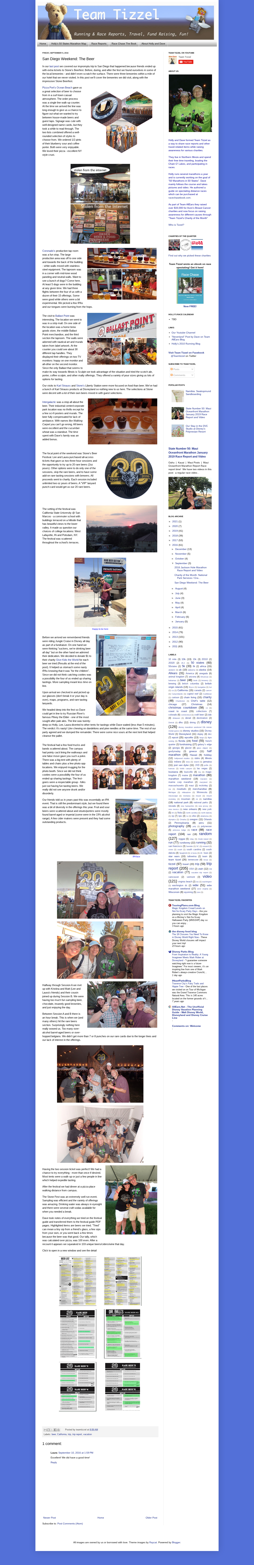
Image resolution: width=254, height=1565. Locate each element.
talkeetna (191, 856)
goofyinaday (174, 751)
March (179, 612)
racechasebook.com (179, 197)
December (181, 549)
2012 (175, 641)
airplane (171, 670)
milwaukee (186, 792)
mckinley (203, 785)
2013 (175, 636)
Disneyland (185, 734)
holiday (208, 754)
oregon (194, 819)
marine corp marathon (180, 782)
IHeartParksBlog (181, 980)
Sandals (189, 846)
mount (198, 796)
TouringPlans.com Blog (186, 905)
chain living (190, 697)
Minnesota (202, 792)
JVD (197, 765)
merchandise (200, 789)
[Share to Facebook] (55, 1430)
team (204, 856)
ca (173, 690)
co (207, 708)
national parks (201, 802)
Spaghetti (183, 853)
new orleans (190, 809)
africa (203, 666)
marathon (199, 775)
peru (201, 822)
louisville (188, 772)
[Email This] (45, 1430)
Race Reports (98, 43)
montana (186, 796)
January (180, 621)
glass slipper (202, 748)
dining (193, 722)
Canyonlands (177, 694)
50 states (197, 662)
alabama (191, 670)
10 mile (172, 659)
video (207, 876)
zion (198, 892)
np (173, 816)
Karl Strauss (64, 385)
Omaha (183, 819)
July (177, 593)
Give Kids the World (67, 659)
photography (176, 826)
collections (201, 711)
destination (202, 718)
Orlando (208, 819)
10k (184, 659)
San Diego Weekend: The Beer (192, 582)
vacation (87, 1434)
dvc (210, 734)
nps (180, 816)
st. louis (204, 853)
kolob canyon (186, 768)
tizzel (171, 864)
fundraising (186, 744)
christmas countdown (182, 707)
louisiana (173, 771)
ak (180, 669)
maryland (203, 782)
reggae (181, 839)
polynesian (206, 826)
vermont (191, 877)
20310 (205, 659)
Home (43, 43)
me (169, 789)
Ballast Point (62, 315)
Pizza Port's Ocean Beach (57, 87)
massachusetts (176, 785)
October (180, 558)
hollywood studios (182, 758)
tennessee (193, 860)
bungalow (202, 687)
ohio (194, 816)
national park (181, 802)
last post (54, 66)
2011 (175, 646)
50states (172, 666)
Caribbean (207, 694)
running (201, 842)
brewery (204, 680)
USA (191, 869)
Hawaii (193, 754)
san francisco (175, 846)
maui (191, 785)
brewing (172, 683)
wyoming (188, 892)
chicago (172, 704)
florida (181, 740)
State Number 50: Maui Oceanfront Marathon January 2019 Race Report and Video (198, 412)
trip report (77, 1434)
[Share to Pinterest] (58, 1430)
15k (194, 659)
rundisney (185, 842)
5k (183, 666)
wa (197, 882)
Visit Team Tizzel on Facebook (186, 352)
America (190, 673)
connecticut (186, 715)
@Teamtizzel (178, 356)
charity (207, 697)
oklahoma (204, 816)
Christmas (196, 704)
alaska (202, 669)
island (196, 762)
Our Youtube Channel (183, 332)
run (170, 842)
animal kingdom (176, 677)
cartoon (175, 697)
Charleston (180, 701)
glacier (188, 748)
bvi (210, 687)
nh (173, 813)
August (179, 588)
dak (210, 715)
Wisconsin (174, 892)
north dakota (206, 813)
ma (199, 772)
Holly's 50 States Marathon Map (68, 43)
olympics (172, 819)
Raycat (153, 1542)
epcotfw (189, 737)
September (181, 563)
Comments (179, 375)
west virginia (202, 889)
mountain (185, 799)
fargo (202, 738)
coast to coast (177, 711)
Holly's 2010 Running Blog (186, 343)
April (178, 607)
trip (69, 1434)
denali (188, 718)
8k (194, 666)
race (194, 829)
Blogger (176, 1542)
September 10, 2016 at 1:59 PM (75, 1452)
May (178, 602)
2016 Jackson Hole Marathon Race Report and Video (191, 569)
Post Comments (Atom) (70, 1523)
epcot (175, 737)
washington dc (179, 885)
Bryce (191, 687)
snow (170, 850)
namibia (207, 799)
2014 (175, 632)
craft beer (199, 715)
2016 (175, 545)
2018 (175, 535)
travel (186, 864)
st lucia (194, 853)
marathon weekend (179, 778)
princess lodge (179, 830)
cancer (209, 690)
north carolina (191, 813)
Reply (54, 1462)
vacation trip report (199, 872)
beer (54, 1434)
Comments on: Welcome (186, 1026)
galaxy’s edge (205, 744)
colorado (172, 715)
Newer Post (49, 1517)
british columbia (190, 683)
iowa (188, 762)
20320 (171, 663)
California (62, 1434)
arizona (192, 677)
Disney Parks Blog (183, 951)
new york (207, 809)
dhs (181, 722)
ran (189, 834)
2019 (175, 530)
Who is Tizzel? (176, 224)
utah (200, 868)
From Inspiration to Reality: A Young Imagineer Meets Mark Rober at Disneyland (190, 957)
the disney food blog (184, 931)
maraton (203, 779)
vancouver (173, 877)
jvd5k (206, 765)
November (181, 553)
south (179, 850)
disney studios (191, 730)
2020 (175, 526)
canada (197, 690)
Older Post (151, 1517)
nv (187, 816)
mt (197, 799)
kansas (171, 768)
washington (207, 882)
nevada (172, 806)
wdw (195, 885)
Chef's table (198, 700)
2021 (175, 521)
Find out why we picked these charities (189, 255)
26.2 (183, 663)
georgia (176, 748)
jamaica (207, 761)
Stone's (80, 385)
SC (197, 846)
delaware (176, 718)
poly (194, 826)
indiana (177, 762)
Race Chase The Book (124, 43)
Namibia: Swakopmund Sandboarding (198, 392)
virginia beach (185, 881)
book (195, 680)
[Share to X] (52, 1430)
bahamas (172, 680)
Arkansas (204, 677)
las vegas (202, 768)
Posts (176, 369)
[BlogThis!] (48, 1430)
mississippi (173, 796)
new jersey (203, 806)
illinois (208, 758)
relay (192, 839)
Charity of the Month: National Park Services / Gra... (191, 576)
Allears (172, 673)
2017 (175, 540)
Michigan (172, 792)
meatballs (181, 789)
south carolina (194, 849)
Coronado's (48, 250)
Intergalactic (49, 401)
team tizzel (174, 859)
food (194, 740)
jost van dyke (181, 765)
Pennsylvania (182, 822)
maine (185, 775)
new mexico (173, 809)
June (178, 598)
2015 (175, 627)
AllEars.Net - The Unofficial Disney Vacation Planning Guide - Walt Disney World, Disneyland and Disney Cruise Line (190, 1012)
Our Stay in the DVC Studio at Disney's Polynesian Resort (197, 429)
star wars (174, 856)
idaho (197, 758)
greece (193, 751)
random (205, 834)
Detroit (171, 723)
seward (206, 846)
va (210, 869)
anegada (203, 673)
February (180, 616)
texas (206, 860)
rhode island (203, 839)
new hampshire (187, 806)
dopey (200, 734)
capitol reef (192, 694)
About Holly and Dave (153, 43)
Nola (179, 813)
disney (206, 722)
